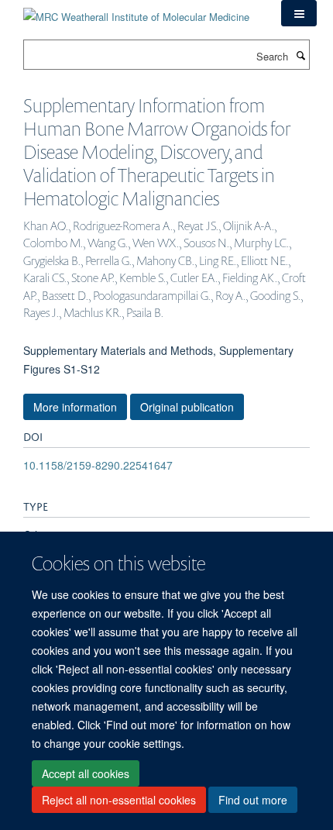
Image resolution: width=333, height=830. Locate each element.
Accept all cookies (85, 773)
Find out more (252, 800)
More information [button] (75, 407)
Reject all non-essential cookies (119, 800)
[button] (299, 13)
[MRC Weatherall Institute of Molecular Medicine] (136, 11)
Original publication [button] (187, 407)
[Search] (300, 55)
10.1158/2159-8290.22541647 (98, 465)
